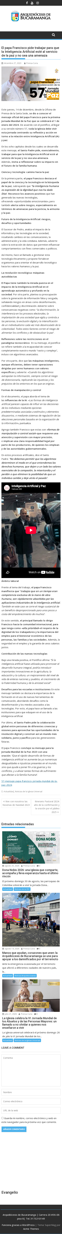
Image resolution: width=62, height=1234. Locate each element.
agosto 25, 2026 (11, 865)
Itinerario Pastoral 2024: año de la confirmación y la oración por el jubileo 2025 (46, 807)
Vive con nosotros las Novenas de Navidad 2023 (16, 803)
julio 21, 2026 (10, 1014)
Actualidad (9, 791)
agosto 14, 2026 (11, 948)
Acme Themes (31, 1228)
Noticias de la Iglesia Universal (28, 791)
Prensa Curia (32, 63)
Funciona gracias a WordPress (18, 1225)
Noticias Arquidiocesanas (25, 975)
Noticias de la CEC (22, 889)
